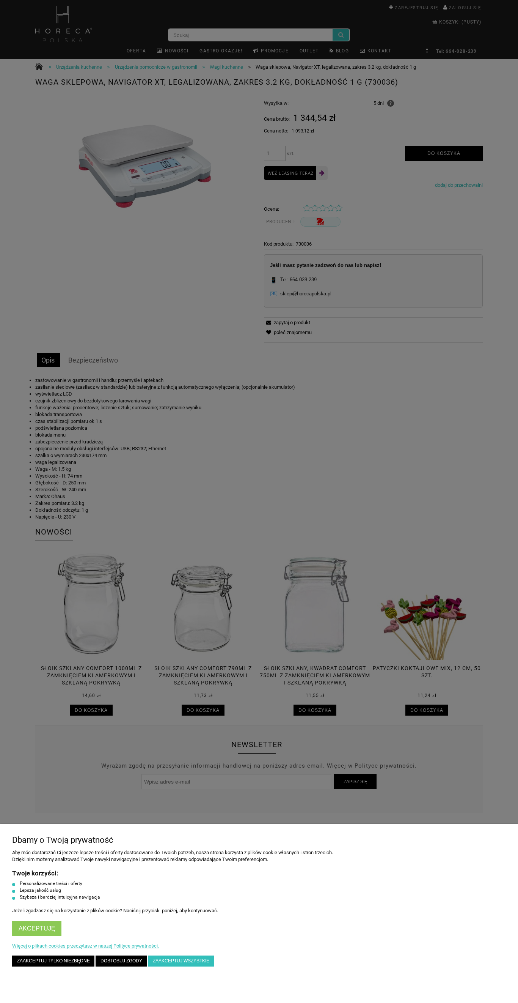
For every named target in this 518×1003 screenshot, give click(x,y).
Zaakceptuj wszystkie (181, 960)
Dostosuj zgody (121, 960)
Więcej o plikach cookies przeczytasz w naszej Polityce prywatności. (85, 946)
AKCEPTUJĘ (37, 928)
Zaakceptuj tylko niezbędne (53, 960)
